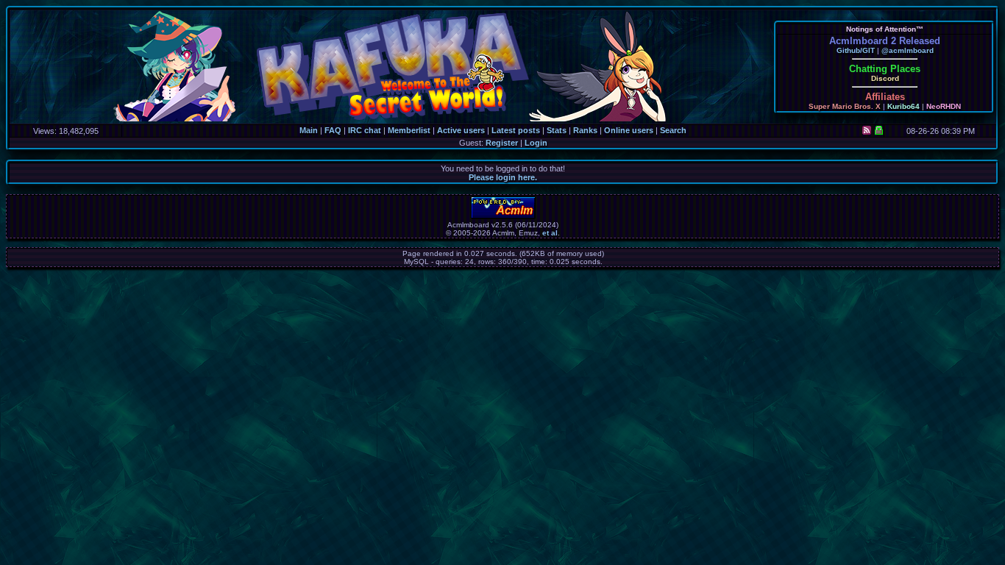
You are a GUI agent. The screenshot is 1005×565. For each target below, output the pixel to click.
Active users (461, 130)
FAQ (332, 130)
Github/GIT (856, 50)
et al (550, 233)
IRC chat (364, 130)
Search (673, 130)
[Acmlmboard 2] (503, 217)
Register (502, 142)
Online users (628, 130)
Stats (557, 130)
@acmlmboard (907, 50)
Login (536, 142)
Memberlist (409, 130)
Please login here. (503, 177)
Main (308, 130)
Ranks (585, 130)
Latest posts (515, 130)
